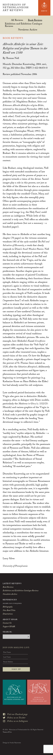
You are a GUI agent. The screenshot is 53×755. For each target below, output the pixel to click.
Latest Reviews (12, 583)
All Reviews (17, 20)
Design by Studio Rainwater (12, 743)
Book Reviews (35, 20)
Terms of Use (7, 732)
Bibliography (8, 607)
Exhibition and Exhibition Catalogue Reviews (23, 25)
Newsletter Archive (27, 29)
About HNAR (10, 619)
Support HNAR (9, 627)
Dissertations (8, 614)
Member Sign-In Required (12, 604)
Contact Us (7, 623)
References (10, 599)
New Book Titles (9, 610)
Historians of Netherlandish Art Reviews (16, 8)
